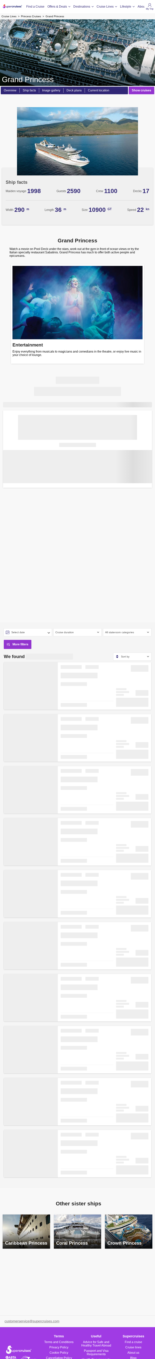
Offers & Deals (57, 6)
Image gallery (51, 90)
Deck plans (74, 90)
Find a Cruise (35, 6)
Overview (10, 90)
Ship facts (29, 90)
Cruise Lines (105, 6)
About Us (144, 6)
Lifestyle (125, 6)
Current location (98, 90)
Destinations (81, 6)
